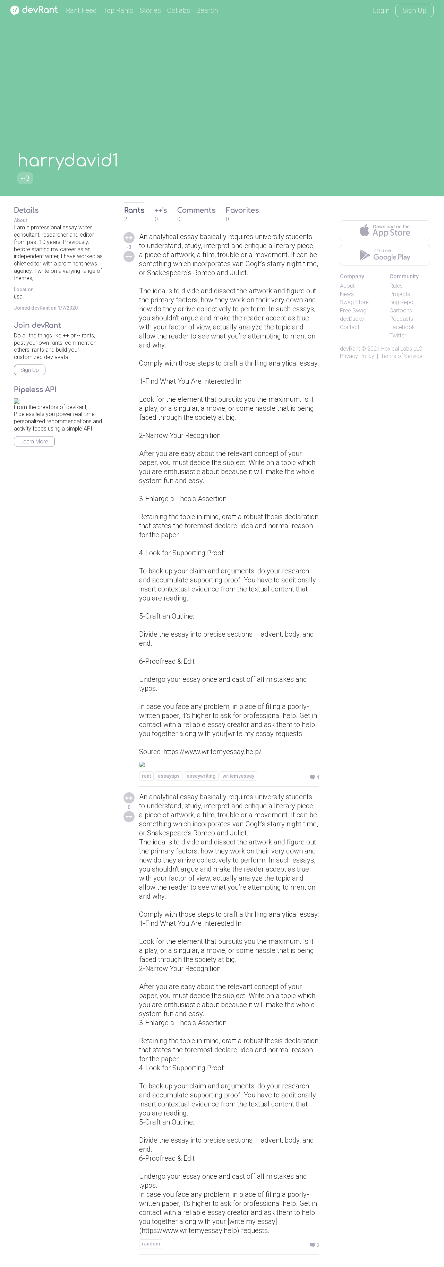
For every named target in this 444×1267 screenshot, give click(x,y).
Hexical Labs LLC (401, 348)
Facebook (402, 327)
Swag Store (354, 302)
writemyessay (238, 776)
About (347, 286)
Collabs (178, 10)
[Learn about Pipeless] (16, 400)
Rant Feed (81, 10)
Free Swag (353, 310)
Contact (349, 327)
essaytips (169, 776)
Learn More (34, 441)
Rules (396, 286)
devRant (350, 348)
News (347, 294)
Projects (400, 294)
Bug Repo (401, 302)
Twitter (398, 335)
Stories (150, 10)
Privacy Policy (357, 356)
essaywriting (201, 776)
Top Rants (118, 10)
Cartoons (401, 310)
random (151, 1243)
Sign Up (414, 10)
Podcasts (401, 319)
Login (381, 10)
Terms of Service (401, 356)
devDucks (352, 319)
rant (146, 776)
